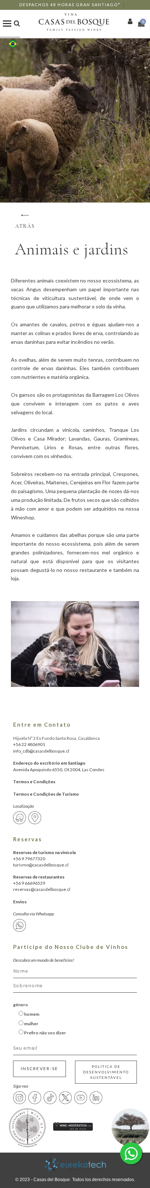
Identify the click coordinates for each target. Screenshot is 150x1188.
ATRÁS (25, 226)
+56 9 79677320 (29, 858)
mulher (30, 1023)
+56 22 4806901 (29, 744)
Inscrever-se (39, 1068)
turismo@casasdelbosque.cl (40, 865)
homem (31, 1014)
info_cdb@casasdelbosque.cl (41, 751)
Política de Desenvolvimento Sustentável (106, 1072)
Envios (20, 901)
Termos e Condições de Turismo (46, 794)
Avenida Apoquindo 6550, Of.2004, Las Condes (58, 769)
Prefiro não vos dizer (44, 1032)
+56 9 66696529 (29, 883)
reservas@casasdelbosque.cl (41, 889)
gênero (20, 1004)
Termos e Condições (34, 781)
